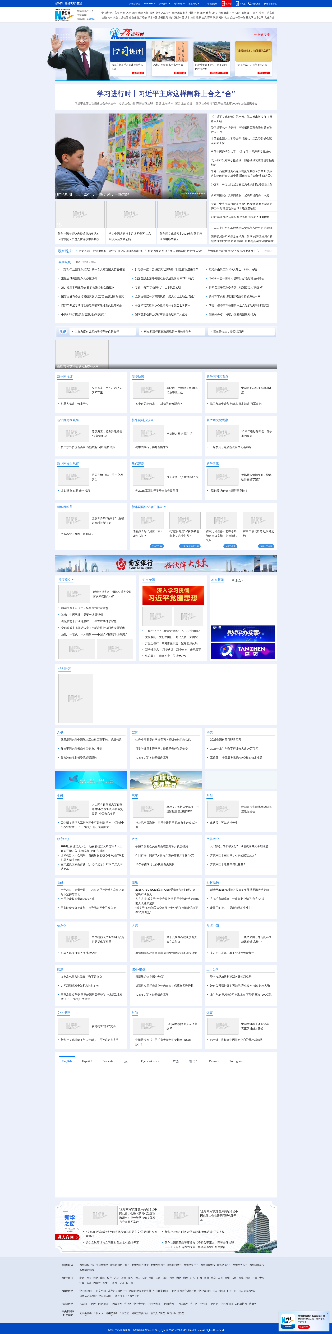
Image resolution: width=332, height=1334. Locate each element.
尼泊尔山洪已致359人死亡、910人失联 (233, 269)
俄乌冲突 (164, 656)
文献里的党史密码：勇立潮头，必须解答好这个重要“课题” (116, 193)
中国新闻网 (227, 1303)
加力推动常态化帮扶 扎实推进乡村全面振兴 (87, 287)
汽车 (110, 17)
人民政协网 (241, 1303)
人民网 (83, 1303)
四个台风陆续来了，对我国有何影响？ (158, 404)
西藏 (241, 1277)
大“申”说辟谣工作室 (190, 546)
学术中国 (153, 17)
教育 (185, 12)
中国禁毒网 (105, 1295)
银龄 (171, 17)
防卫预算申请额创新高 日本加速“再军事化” (236, 404)
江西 (158, 1277)
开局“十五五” (153, 631)
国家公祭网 (219, 1290)
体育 (208, 12)
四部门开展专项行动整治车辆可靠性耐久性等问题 (91, 305)
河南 (171, 1277)
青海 (261, 1277)
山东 (165, 1277)
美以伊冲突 (180, 656)
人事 (128, 12)
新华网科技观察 (143, 420)
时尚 (221, 17)
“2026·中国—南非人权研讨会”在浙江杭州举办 (237, 278)
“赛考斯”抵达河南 (67, 366)
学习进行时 (107, 12)
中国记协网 (205, 1290)
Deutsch (214, 1061)
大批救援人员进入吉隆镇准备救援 (78, 239)
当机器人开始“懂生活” (180, 433)
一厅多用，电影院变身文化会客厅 (231, 447)
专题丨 (215, 171)
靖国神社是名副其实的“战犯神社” (254, 241)
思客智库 (166, 12)
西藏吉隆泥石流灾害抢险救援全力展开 (242, 171)
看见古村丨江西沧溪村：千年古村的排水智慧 (89, 621)
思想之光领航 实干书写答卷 (168, 64)
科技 (191, 12)
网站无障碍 (212, 3)
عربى (127, 1061)
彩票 (209, 17)
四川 (220, 1277)
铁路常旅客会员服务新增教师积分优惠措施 (161, 846)
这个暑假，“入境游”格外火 (183, 477)
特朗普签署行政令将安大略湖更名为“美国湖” (149, 251)
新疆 (88, 1283)
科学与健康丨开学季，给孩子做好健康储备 (161, 748)
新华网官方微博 (140, 1264)
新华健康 (212, 463)
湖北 (178, 1277)
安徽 (144, 1277)
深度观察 (64, 579)
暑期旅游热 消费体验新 (149, 976)
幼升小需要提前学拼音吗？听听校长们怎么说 (163, 739)
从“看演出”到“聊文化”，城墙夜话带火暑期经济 (239, 846)
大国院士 (194, 637)
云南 (234, 1277)
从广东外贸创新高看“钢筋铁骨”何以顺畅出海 (88, 447)
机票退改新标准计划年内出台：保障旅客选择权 (164, 985)
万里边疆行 (152, 643)
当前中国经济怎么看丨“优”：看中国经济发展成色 (241, 151)
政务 (255, 12)
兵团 (114, 1283)
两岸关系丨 (68, 608)
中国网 (92, 1303)
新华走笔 (181, 649)
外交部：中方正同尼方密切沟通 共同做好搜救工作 (242, 184)
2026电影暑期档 (192, 233)
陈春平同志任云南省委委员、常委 (81, 748)
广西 (199, 1277)
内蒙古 (97, 1283)
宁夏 (82, 1283)
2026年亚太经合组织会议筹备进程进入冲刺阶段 (240, 217)
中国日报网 (116, 1303)
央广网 (193, 1303)
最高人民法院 (157, 1313)
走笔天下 (195, 649)
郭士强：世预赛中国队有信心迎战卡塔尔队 (236, 1040)
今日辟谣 (140, 855)
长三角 (129, 1283)
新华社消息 (152, 649)
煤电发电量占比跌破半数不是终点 (81, 976)
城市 (187, 17)
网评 (146, 12)
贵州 (227, 1277)
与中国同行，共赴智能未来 (152, 447)
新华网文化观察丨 (171, 233)
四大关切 (267, 176)
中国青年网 (139, 1303)
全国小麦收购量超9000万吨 (78, 899)
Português (235, 1061)
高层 (116, 12)
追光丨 (65, 614)
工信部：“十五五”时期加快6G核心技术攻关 (236, 757)
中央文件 (269, 12)
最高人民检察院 (175, 1313)
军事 (232, 12)
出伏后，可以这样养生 (224, 822)
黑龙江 (106, 1283)
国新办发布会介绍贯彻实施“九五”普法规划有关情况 (92, 296)
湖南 (185, 1277)
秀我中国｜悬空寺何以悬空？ (228, 864)
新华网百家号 (257, 1264)
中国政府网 (86, 1290)
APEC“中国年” (191, 631)
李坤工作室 (157, 546)
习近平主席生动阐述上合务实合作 (95, 103)
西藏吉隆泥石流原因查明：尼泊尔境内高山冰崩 (240, 195)
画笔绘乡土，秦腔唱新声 (228, 331)
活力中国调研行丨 (120, 233)
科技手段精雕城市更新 (239, 366)
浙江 (137, 1277)
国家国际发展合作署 (140, 1290)
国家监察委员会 (139, 1313)
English (67, 1061)
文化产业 (269, 17)
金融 (104, 17)
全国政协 (124, 1313)
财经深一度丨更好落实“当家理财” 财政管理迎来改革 (166, 269)
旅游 (193, 17)
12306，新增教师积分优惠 (151, 757)
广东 (192, 1277)
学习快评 (138, 73)
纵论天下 (150, 656)
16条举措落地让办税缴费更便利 (154, 864)
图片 (249, 12)
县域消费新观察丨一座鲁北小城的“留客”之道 (237, 899)
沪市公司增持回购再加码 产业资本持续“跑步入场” (240, 985)
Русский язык (150, 1061)
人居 (135, 925)
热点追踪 (138, 463)
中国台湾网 (168, 1303)
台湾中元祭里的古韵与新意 (91, 608)
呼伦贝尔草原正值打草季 (128, 366)
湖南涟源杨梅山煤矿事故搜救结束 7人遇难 (161, 314)
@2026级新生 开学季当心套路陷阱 (156, 490)
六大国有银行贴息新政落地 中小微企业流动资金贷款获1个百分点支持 (107, 808)
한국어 (194, 1061)
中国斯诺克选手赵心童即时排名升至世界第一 (162, 305)
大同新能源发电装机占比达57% (80, 985)
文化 (214, 12)
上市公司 (259, 17)
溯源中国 (179, 17)
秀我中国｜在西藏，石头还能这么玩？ (233, 855)
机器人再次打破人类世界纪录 (79, 953)
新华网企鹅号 (87, 1270)
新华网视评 (65, 376)
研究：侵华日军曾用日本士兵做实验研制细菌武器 (239, 305)
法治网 (252, 1303)
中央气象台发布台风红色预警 (237, 204)
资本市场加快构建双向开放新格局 (231, 976)
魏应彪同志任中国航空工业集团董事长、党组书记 (91, 739)
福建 (151, 1277)
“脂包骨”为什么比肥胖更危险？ (229, 490)
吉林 (116, 1277)
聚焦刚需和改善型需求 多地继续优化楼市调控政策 (166, 953)
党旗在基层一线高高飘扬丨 (151, 296)
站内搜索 (256, 3)
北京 (82, 1277)
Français (108, 1061)
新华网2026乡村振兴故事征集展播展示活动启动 (239, 890)
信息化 (132, 17)
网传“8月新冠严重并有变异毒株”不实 (171, 855)
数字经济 (142, 17)
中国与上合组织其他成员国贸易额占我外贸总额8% (242, 228)
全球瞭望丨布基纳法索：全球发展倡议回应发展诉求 (93, 628)
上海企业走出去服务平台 (126, 1295)
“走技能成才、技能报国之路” (252, 64)
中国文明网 (100, 1290)
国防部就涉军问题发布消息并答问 (231, 236)
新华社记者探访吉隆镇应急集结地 (78, 233)
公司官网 (82, 15)
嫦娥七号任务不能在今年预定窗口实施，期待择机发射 (221, 535)
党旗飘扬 (150, 637)
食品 (115, 17)
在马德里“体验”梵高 (104, 1026)
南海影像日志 (170, 643)
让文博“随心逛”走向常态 (75, 490)
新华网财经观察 (68, 420)
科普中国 (232, 1290)
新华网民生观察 (68, 463)
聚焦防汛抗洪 (189, 643)
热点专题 (148, 579)
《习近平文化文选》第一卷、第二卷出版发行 (238, 117)
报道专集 (264, 34)
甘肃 (254, 1277)
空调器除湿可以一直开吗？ (77, 534)
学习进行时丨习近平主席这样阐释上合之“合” (166, 93)
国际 (134, 12)
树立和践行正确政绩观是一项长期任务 (167, 331)
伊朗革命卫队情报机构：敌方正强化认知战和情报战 (84, 251)
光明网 (203, 1303)
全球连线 (177, 12)
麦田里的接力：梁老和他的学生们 (231, 908)
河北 (95, 1277)
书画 (220, 12)
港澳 (152, 12)
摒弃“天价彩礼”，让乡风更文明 (162, 287)
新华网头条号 (240, 1264)
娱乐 (215, 17)
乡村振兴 (163, 17)
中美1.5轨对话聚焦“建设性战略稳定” (83, 314)
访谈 (238, 12)
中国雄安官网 (160, 1290)
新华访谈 (138, 376)
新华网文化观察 (217, 420)
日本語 (174, 1061)
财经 (140, 12)
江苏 (130, 1277)
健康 (226, 12)
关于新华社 (134, 3)
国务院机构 (111, 1313)
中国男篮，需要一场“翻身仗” (87, 614)
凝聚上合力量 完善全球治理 (136, 103)
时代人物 (181, 637)
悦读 (226, 17)
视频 (243, 12)
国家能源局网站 (247, 1290)
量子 (202, 12)
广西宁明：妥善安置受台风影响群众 (191, 366)
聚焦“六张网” (171, 631)
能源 (198, 17)
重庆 (213, 1277)
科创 (196, 12)
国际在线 (103, 1303)
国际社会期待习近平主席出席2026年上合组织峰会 (226, 103)
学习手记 (264, 73)
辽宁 (109, 1277)
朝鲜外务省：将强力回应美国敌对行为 (232, 314)
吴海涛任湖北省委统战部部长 (79, 757)
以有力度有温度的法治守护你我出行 (97, 331)
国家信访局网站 (88, 1295)
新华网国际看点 (217, 376)
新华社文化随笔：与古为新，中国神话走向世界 (90, 1040)
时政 (122, 12)
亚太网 (249, 17)
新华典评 (167, 649)
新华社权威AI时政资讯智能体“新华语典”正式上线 (194, 1232)
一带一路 (240, 17)
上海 (123, 1277)
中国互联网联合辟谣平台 (183, 1290)
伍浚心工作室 (266, 546)
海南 (206, 1277)
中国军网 (214, 1303)
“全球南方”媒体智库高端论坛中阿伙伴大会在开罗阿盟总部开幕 (219, 1215)
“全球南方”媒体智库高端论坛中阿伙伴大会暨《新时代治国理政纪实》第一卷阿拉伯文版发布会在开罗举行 (138, 1215)
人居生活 (123, 17)
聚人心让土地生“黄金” (181, 296)
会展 (204, 17)
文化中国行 (166, 637)
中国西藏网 (182, 1303)
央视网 (127, 1303)
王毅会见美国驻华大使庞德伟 (79, 278)
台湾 (157, 12)
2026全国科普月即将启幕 (225, 739)
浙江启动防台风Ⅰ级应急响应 (238, 208)
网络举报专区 (270, 3)
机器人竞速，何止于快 (74, 404)
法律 (261, 12)
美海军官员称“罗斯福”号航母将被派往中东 (207, 251)
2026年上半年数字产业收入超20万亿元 (234, 748)
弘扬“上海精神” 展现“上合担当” (174, 103)
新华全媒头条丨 (102, 592)
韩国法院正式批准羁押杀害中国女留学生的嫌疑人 (268, 251)
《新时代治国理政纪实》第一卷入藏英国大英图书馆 (93, 269)
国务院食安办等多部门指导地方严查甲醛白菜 (88, 908)
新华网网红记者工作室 (147, 507)
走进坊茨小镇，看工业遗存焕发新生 (232, 953)
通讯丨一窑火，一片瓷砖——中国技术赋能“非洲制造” (94, 634)
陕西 (248, 1277)
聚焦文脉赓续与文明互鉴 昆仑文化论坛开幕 (112, 1242)
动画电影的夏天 (169, 239)
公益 (232, 17)
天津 (88, 1277)
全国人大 (98, 1313)
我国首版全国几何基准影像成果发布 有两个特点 (164, 278)
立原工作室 (230, 546)
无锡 (121, 1283)
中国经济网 (154, 1303)
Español (87, 1061)
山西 (102, 1277)
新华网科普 (65, 507)
